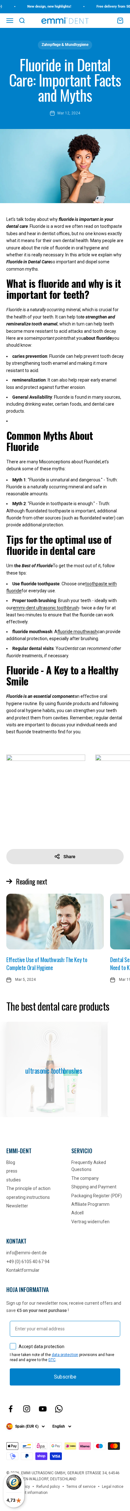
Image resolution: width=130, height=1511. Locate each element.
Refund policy (48, 1486)
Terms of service (81, 1486)
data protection (65, 1355)
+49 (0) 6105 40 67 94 (28, 1261)
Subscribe (65, 1377)
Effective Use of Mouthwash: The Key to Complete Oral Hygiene (46, 963)
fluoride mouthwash (77, 631)
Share (69, 856)
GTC (52, 1360)
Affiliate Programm (90, 1204)
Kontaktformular (22, 1270)
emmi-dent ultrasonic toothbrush (46, 607)
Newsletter (17, 1205)
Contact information (30, 1492)
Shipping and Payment (93, 1186)
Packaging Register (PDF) (96, 1195)
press (11, 1170)
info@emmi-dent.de (26, 1252)
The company (85, 1178)
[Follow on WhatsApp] (59, 1409)
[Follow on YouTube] (42, 1409)
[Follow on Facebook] (10, 1409)
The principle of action (28, 1188)
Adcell (77, 1212)
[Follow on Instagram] (26, 1409)
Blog (10, 1162)
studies (13, 1179)
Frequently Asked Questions (88, 1166)
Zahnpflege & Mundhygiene (65, 44)
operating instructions (28, 1197)
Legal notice (112, 1486)
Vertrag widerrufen (90, 1221)
